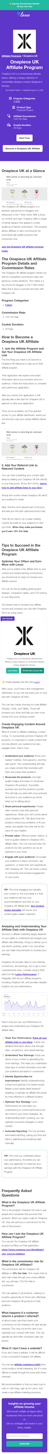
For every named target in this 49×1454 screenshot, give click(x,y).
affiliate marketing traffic (27, 1364)
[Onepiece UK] (24, 636)
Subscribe (25, 1443)
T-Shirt (8, 305)
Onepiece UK (24, 654)
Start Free (24, 138)
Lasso (37, 682)
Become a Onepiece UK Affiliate (22, 148)
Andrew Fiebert (14, 90)
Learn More (12, 671)
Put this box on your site (32, 671)
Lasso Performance (25, 974)
